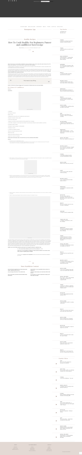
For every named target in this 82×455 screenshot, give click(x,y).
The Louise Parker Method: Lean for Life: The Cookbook (29, 248)
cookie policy (32, 449)
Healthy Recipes (30, 39)
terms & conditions (32, 450)
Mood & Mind (60, 26)
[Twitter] (8, 0)
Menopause (38, 26)
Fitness (48, 26)
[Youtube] (14, 0)
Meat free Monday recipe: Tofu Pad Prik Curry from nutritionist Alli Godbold (24, 137)
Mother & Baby (23, 26)
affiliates (49, 448)
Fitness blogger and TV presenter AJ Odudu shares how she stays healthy (29, 85)
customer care (49, 449)
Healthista (68, 451)
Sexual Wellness (31, 26)
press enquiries (49, 450)
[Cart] (67, 13)
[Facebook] (10, 0)
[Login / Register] (67, 7)
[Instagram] (12, 0)
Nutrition (53, 26)
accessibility (32, 448)
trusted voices (15, 448)
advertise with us (15, 449)
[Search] (67, 3)
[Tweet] (27, 51)
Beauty (44, 26)
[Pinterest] (16, 0)
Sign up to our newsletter (28, 254)
